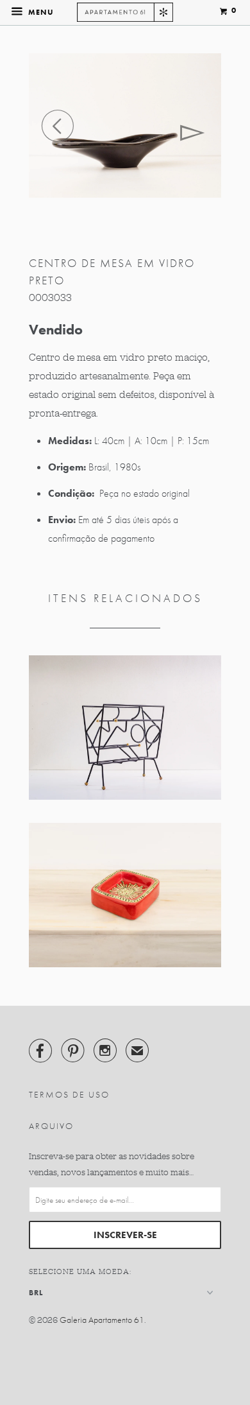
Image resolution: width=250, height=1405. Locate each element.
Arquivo (51, 1126)
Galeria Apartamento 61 (102, 1319)
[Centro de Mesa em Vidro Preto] (125, 125)
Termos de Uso (69, 1094)
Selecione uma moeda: (80, 1271)
